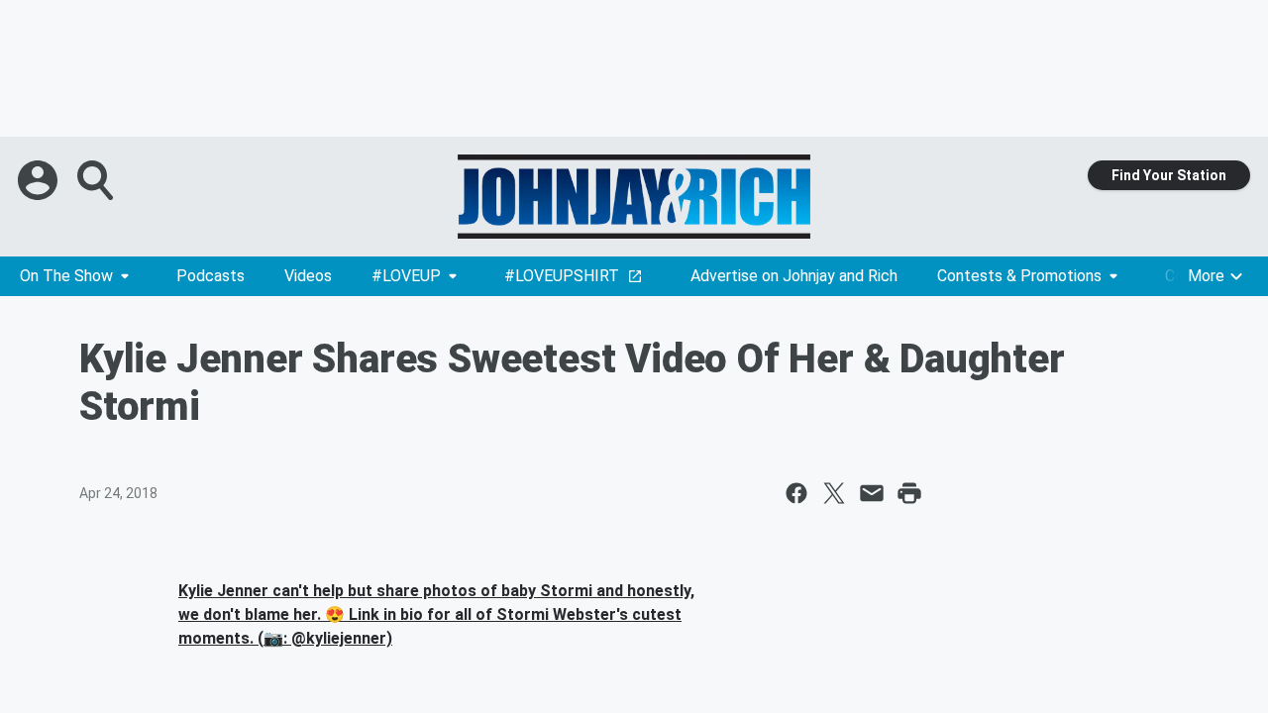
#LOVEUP (406, 275)
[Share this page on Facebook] (796, 493)
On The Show (66, 275)
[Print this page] (909, 493)
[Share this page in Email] (872, 493)
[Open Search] (97, 180)
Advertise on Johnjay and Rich (794, 275)
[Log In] (39, 180)
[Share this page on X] (834, 493)
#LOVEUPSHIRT (561, 275)
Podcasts (210, 275)
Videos (308, 275)
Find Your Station (1168, 175)
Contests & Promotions (1019, 275)
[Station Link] (634, 196)
